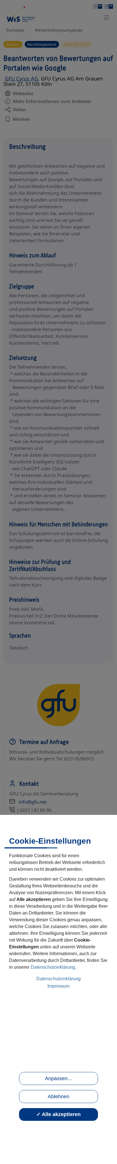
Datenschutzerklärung (53, 967)
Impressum (58, 986)
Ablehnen (58, 1096)
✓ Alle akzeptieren (58, 1114)
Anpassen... (58, 1078)
